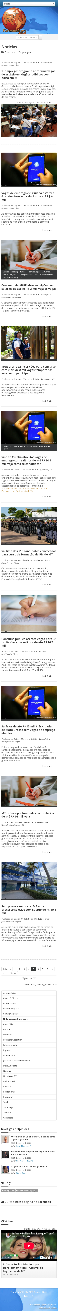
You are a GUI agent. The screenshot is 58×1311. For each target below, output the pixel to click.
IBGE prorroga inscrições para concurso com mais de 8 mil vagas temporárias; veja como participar (28, 370)
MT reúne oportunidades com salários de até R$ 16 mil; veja (27, 814)
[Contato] (26, 1296)
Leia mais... (47, 102)
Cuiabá (37, 747)
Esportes (7, 1050)
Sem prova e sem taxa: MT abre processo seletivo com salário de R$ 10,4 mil (28, 909)
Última (13, 973)
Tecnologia (8, 1107)
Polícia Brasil (9, 1081)
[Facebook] (24, 1296)
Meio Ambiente (10, 1065)
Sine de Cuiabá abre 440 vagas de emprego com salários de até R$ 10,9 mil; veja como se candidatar (26, 460)
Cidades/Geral (9, 1003)
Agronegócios (9, 993)
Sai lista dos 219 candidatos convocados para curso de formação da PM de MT (28, 552)
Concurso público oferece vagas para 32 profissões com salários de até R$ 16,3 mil (28, 642)
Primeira (7, 969)
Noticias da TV (9, 1076)
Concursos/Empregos (16, 1019)
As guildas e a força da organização (29, 1166)
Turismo (7, 1112)
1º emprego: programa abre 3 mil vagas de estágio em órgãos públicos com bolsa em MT (28, 74)
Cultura (6, 1029)
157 (4, 973)
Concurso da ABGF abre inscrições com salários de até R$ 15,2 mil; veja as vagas (28, 287)
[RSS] (33, 1296)
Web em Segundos (48, 1307)
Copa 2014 (8, 1024)
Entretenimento (10, 1045)
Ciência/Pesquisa (11, 1008)
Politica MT (8, 1097)
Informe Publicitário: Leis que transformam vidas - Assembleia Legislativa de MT (23, 1268)
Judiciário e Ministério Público (16, 1060)
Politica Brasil (9, 1091)
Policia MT (8, 1086)
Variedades (8, 1117)
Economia (7, 1034)
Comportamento (11, 1013)
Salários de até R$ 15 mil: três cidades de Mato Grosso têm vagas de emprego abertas (28, 729)
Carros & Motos (10, 998)
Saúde (6, 1102)
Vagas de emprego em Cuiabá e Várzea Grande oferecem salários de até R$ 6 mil (27, 196)
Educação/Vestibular (12, 1039)
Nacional (7, 1071)
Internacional (9, 1055)
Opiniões (16, 1129)
